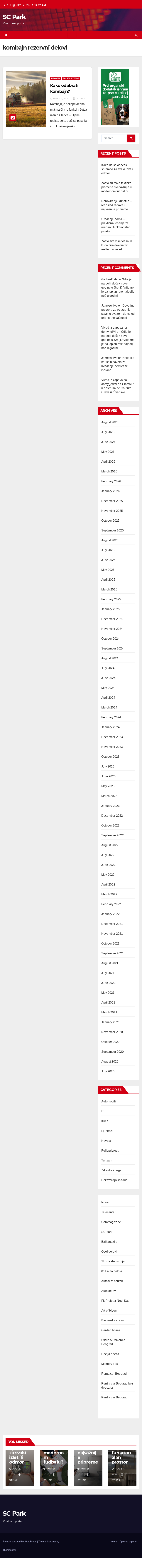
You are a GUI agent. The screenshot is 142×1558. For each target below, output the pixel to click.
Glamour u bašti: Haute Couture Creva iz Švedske (117, 388)
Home (114, 1541)
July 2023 (107, 766)
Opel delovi (109, 1251)
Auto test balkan (112, 1281)
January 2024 (110, 727)
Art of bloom (109, 1310)
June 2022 (108, 864)
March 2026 (109, 471)
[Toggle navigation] (72, 35)
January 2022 (110, 914)
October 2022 (110, 825)
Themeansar (9, 1550)
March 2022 (109, 894)
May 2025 (108, 569)
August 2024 (109, 658)
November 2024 (112, 628)
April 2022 (108, 884)
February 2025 (111, 599)
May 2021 (108, 992)
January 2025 (110, 609)
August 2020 (109, 1061)
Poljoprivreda (71, 78)
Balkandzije (109, 1241)
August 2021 (109, 963)
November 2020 (112, 1032)
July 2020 (107, 1071)
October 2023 (110, 756)
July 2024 (107, 668)
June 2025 (108, 560)
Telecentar (108, 1212)
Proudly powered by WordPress (20, 1541)
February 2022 (111, 904)
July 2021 (107, 973)
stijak (80, 98)
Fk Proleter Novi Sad (115, 1300)
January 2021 (110, 1022)
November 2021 (112, 933)
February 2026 (111, 481)
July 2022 (107, 855)
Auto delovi (108, 1290)
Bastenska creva (112, 1320)
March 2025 (109, 589)
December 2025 (112, 501)
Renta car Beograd (114, 1373)
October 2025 (110, 520)
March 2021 (109, 1012)
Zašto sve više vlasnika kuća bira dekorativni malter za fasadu (117, 245)
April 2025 (108, 579)
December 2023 (112, 737)
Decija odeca (110, 1354)
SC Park (14, 17)
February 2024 (111, 717)
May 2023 (108, 786)
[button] (136, 35)
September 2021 (112, 953)
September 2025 (112, 530)
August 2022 (109, 845)
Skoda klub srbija (113, 1261)
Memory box (109, 1363)
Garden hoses (110, 1330)
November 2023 (112, 746)
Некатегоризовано (114, 1180)
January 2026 (110, 491)
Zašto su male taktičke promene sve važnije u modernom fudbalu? (116, 187)
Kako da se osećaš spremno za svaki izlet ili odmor (117, 169)
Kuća (104, 1121)
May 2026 (108, 451)
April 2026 (108, 461)
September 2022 (112, 835)
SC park (106, 1231)
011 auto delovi (111, 1271)
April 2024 (108, 697)
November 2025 (112, 510)
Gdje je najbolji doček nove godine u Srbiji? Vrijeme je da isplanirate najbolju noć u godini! (117, 287)
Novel (105, 1202)
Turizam (106, 1160)
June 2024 (108, 678)
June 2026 (108, 441)
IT (102, 1111)
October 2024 (110, 638)
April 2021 (108, 1002)
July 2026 (107, 432)
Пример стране (128, 1541)
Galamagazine (111, 1222)
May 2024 (108, 687)
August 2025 (109, 540)
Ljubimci (107, 1131)
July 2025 (107, 550)
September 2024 (112, 648)
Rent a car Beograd (114, 1397)
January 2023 (110, 805)
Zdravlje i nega (111, 1170)
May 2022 (108, 874)
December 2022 (112, 815)
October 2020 (110, 1041)
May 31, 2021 (61, 98)
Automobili (108, 1101)
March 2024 (109, 707)
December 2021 (112, 923)
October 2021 (110, 943)
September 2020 (112, 1051)
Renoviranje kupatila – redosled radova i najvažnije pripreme (116, 205)
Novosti (55, 78)
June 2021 (108, 982)
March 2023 (109, 796)
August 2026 (109, 422)
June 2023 (108, 776)
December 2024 (112, 619)
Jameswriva (109, 305)
